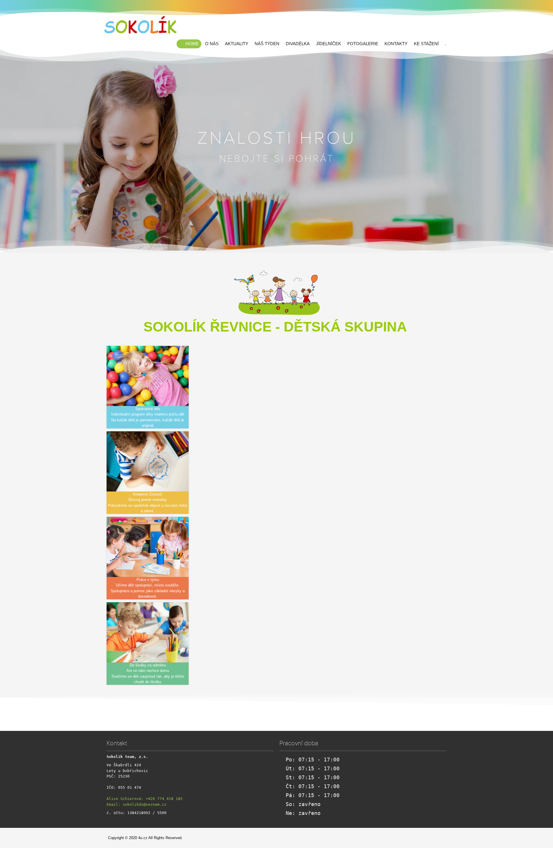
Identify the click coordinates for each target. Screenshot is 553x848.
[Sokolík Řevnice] (141, 26)
